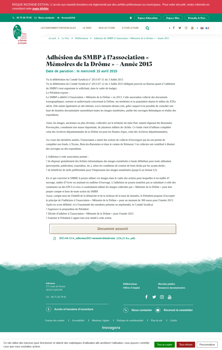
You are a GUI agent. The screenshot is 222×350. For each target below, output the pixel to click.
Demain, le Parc (197, 17)
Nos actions (107, 28)
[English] (201, 28)
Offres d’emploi (131, 288)
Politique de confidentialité (130, 320)
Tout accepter (164, 344)
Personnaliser (207, 344)
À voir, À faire (130, 28)
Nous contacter (141, 310)
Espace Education (148, 17)
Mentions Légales (100, 320)
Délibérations (130, 284)
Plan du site (156, 320)
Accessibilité (78, 320)
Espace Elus (172, 17)
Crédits (173, 320)
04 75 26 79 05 (58, 297)
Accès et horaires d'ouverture (73, 309)
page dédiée (40, 8)
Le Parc (87, 28)
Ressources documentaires (171, 288)
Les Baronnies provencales (58, 28)
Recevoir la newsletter (178, 310)
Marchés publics (166, 284)
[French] (207, 28)
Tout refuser (186, 344)
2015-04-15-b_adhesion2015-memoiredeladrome (96, 238)
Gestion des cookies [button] (54, 320)
